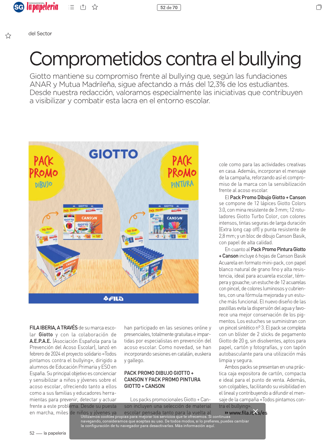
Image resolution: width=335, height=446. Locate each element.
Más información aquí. (195, 425)
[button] (71, 7)
